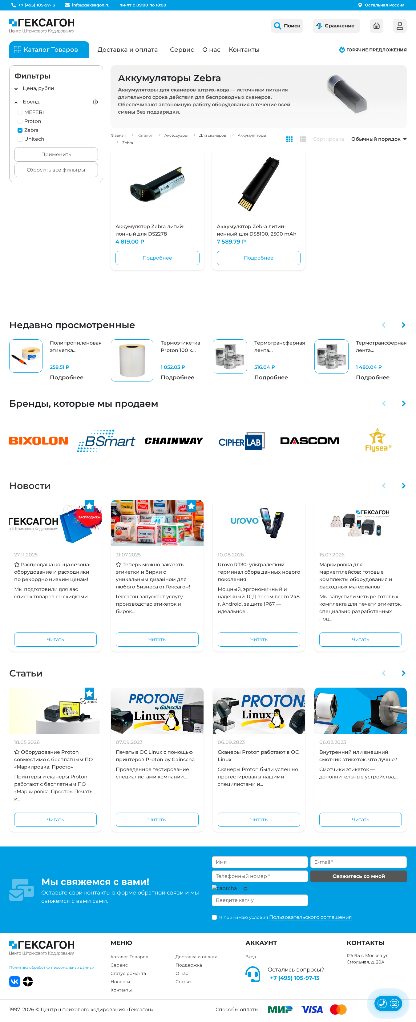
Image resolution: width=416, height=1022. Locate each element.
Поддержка (189, 965)
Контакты (244, 49)
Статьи (26, 673)
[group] (55, 360)
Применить (56, 154)
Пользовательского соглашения (310, 917)
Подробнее (157, 258)
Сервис (182, 49)
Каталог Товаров (129, 956)
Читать (55, 639)
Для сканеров (212, 135)
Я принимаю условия (285, 917)
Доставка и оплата (128, 49)
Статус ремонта (128, 973)
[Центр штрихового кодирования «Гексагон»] (41, 25)
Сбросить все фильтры (56, 170)
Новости (30, 485)
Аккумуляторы (252, 135)
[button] (384, 325)
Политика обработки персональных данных (51, 967)
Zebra (127, 142)
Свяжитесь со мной (359, 876)
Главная (118, 135)
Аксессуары (176, 135)
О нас (211, 49)
